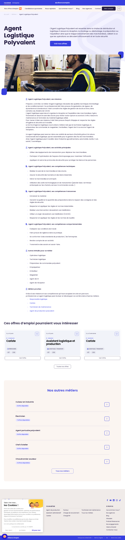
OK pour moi (36, 530)
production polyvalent (42, 311)
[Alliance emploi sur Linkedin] (113, 500)
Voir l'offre (22, 358)
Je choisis (22, 530)
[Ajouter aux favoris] (37, 334)
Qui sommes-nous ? (66, 9)
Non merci (8, 530)
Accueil (6, 14)
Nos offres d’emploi (12, 9)
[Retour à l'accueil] (62, 3)
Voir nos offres (60, 43)
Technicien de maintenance (91, 510)
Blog (77, 9)
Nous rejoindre (50, 9)
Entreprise (15, 3)
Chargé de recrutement (71, 513)
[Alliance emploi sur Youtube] (110, 500)
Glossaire (109, 518)
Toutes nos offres (62, 367)
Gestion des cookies (116, 538)
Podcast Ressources (112, 521)
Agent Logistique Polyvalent (28, 14)
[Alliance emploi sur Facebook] (107, 500)
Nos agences (87, 9)
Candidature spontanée (33, 9)
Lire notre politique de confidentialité (14, 524)
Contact (98, 9)
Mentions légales (98, 538)
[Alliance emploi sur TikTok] (120, 500)
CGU (107, 538)
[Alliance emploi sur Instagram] (117, 500)
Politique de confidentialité (84, 538)
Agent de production (53, 510)
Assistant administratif (53, 513)
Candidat (7, 3)
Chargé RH (66, 516)
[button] (5, 536)
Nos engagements (112, 524)
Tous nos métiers (62, 471)
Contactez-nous (111, 530)
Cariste (48, 516)
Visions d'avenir (111, 527)
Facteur (65, 510)
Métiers (14, 14)
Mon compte (108, 9)
